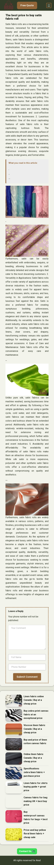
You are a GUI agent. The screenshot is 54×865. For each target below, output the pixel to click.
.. (9, 173)
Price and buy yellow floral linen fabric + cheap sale (35, 834)
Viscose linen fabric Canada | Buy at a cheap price (34, 729)
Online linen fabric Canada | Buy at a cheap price (33, 758)
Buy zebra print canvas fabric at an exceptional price (36, 714)
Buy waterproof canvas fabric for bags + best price (36, 817)
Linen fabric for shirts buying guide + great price (36, 787)
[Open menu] (48, 5)
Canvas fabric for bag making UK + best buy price (35, 801)
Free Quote (27, 5)
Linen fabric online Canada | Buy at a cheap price (34, 700)
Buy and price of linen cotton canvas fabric (35, 741)
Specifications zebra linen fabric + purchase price (34, 772)
